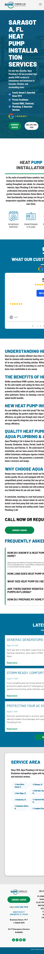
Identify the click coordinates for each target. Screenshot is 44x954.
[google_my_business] (13, 940)
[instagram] (24, 940)
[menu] (40, 4)
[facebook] (17, 940)
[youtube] (20, 940)
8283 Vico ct (19, 912)
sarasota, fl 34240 (19, 914)
